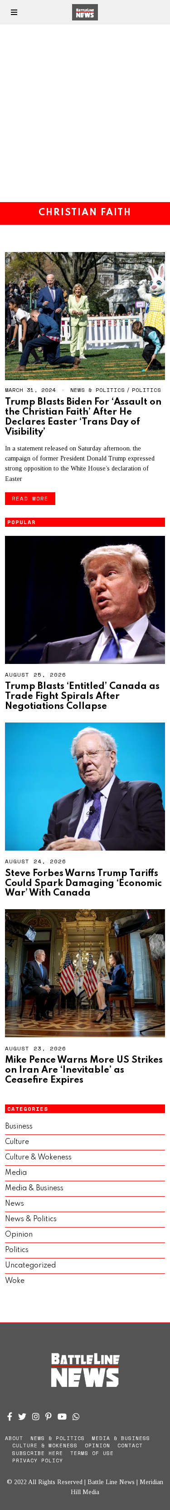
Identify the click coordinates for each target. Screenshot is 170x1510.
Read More (30, 498)
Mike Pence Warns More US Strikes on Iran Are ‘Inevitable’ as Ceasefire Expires (84, 1070)
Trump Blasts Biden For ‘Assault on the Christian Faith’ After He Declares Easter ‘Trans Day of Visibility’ (83, 417)
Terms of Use (92, 1453)
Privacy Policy (37, 1460)
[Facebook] (10, 1416)
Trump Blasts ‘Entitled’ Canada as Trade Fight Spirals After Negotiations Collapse (82, 696)
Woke (14, 1281)
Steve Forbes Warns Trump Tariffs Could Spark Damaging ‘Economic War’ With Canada (83, 883)
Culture (17, 1142)
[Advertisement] (85, 113)
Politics (146, 390)
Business (19, 1126)
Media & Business (34, 1188)
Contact (130, 1445)
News (14, 1204)
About (14, 1438)
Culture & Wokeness (38, 1157)
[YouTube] (62, 1416)
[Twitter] (22, 1416)
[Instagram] (36, 1416)
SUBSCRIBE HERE (37, 1453)
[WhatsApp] (76, 1416)
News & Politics (97, 390)
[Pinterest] (48, 1416)
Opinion (19, 1234)
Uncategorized (30, 1265)
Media (16, 1173)
